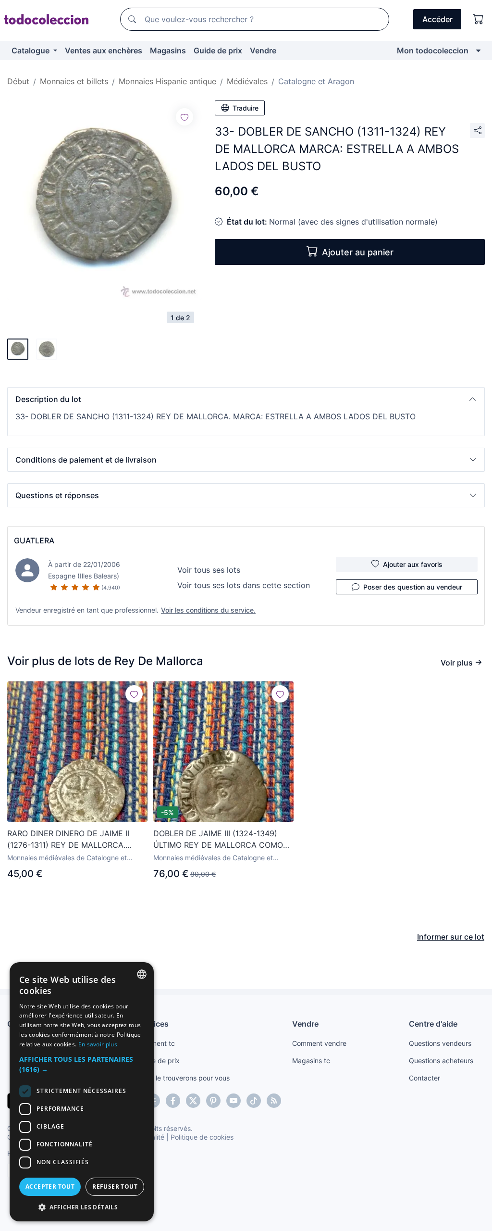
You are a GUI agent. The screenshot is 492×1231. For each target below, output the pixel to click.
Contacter (424, 1078)
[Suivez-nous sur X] (193, 1100)
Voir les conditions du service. (208, 610)
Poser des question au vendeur (412, 587)
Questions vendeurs (440, 1043)
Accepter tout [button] (49, 1186)
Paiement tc (156, 1043)
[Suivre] (184, 117)
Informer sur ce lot (450, 937)
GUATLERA (34, 540)
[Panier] (478, 19)
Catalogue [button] (31, 50)
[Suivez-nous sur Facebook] (173, 1100)
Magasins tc (311, 1060)
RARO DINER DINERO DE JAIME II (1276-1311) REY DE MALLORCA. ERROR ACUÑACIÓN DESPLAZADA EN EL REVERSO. (77, 840)
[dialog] (82, 1091)
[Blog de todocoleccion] (274, 1100)
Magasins (168, 50)
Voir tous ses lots (208, 570)
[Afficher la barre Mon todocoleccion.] (478, 50)
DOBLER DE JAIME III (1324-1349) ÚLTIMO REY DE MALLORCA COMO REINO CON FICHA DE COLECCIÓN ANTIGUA (218, 840)
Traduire (245, 108)
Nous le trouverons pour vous (183, 1078)
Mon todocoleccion (432, 50)
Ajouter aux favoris (413, 564)
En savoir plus (97, 1044)
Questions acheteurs (441, 1060)
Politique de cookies (202, 1137)
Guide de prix (218, 50)
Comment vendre (319, 1043)
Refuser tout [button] (114, 1186)
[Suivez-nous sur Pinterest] (213, 1100)
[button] (246, 399)
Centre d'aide (433, 1024)
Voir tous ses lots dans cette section (243, 585)
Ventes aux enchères (103, 50)
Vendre (263, 50)
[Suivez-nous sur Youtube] (233, 1100)
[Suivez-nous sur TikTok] (253, 1100)
